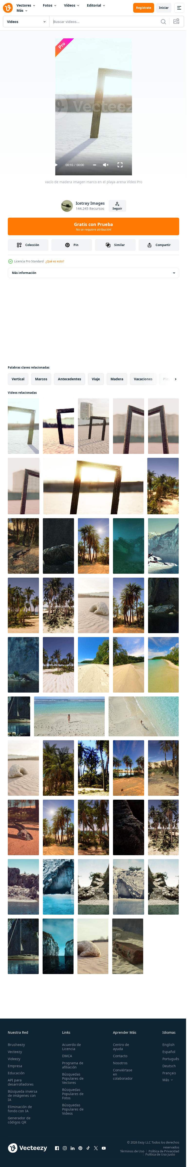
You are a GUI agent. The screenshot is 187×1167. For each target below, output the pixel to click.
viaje (96, 379)
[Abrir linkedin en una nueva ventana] (73, 1150)
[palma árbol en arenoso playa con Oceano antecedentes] (58, 768)
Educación (16, 1073)
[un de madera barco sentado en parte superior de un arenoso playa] (128, 546)
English (165, 1044)
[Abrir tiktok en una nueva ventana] (88, 1150)
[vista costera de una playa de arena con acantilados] (23, 887)
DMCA (66, 1056)
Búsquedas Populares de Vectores (71, 1078)
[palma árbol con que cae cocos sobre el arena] (163, 768)
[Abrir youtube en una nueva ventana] (104, 1150)
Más (20, 10)
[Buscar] (163, 21)
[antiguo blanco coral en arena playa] (93, 605)
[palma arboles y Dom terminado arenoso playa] (93, 546)
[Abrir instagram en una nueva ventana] (65, 1150)
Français (165, 1073)
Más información (24, 273)
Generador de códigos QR (19, 1120)
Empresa (15, 1066)
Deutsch (165, 1066)
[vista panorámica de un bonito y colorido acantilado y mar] (58, 546)
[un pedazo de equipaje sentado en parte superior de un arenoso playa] (127, 946)
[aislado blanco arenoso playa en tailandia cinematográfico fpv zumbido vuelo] (93, 665)
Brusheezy (16, 1044)
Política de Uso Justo (156, 1157)
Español (165, 1051)
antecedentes (69, 379)
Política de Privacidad (160, 1154)
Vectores (24, 5)
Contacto (117, 1056)
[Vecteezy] (8, 8)
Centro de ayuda (118, 1046)
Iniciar (163, 8)
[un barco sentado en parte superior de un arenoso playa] (23, 546)
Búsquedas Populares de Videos (71, 1109)
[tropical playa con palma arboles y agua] (128, 768)
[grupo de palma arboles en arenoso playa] (128, 605)
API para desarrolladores (21, 1082)
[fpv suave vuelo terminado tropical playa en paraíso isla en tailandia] (128, 665)
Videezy (14, 1058)
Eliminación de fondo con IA (20, 1108)
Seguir (117, 208)
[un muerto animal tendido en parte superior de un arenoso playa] (23, 827)
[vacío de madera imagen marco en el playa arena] (23, 426)
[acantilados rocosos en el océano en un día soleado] (163, 605)
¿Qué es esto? (55, 261)
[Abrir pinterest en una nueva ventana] (80, 1150)
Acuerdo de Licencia (70, 1046)
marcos (41, 379)
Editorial (94, 5)
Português (167, 1058)
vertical (18, 379)
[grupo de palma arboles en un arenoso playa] (163, 827)
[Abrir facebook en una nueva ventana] (57, 1150)
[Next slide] (168, 379)
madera (117, 379)
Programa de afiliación (71, 1065)
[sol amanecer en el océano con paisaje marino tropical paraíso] (163, 546)
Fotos (47, 5)
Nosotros (117, 1063)
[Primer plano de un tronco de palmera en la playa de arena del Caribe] (128, 827)
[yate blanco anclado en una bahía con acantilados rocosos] (19, 716)
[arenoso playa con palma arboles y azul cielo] (58, 665)
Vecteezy (15, 1051)
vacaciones (143, 379)
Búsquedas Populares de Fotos (71, 1093)
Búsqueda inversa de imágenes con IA (22, 1095)
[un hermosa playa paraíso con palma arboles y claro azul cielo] (93, 768)
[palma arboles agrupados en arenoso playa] (58, 605)
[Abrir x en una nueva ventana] (96, 1150)
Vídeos (69, 5)
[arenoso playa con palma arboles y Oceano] (163, 486)
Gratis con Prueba (93, 226)
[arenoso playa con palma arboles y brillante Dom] (58, 827)
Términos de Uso (163, 1151)
